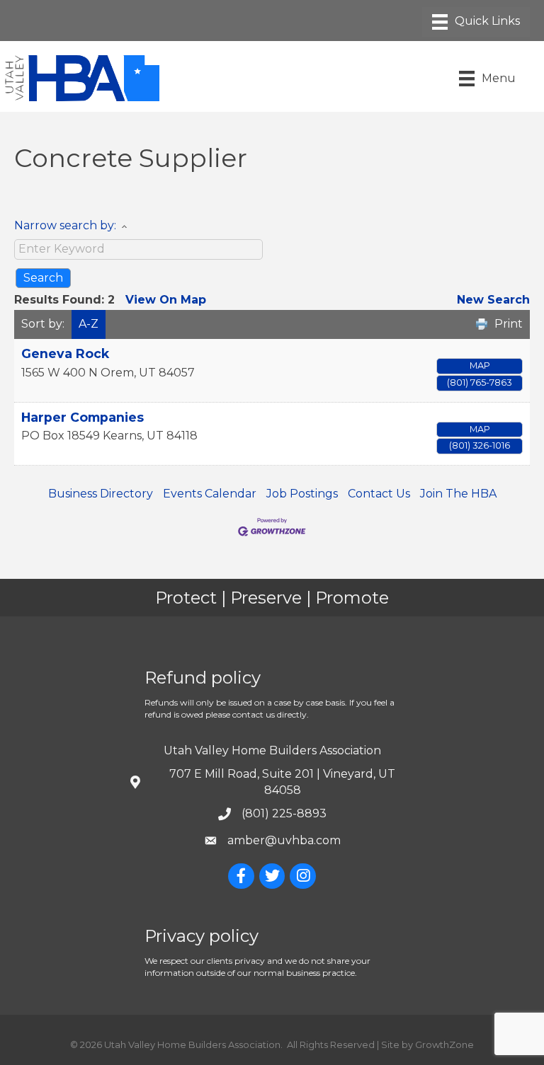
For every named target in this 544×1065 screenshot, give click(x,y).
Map (480, 365)
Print (508, 323)
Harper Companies (82, 417)
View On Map (165, 299)
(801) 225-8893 (284, 813)
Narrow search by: (65, 225)
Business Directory (100, 493)
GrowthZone (444, 1044)
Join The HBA (458, 493)
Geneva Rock (65, 353)
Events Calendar (209, 493)
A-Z (88, 323)
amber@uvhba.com (284, 840)
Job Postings (302, 493)
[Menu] (476, 22)
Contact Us (379, 493)
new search (493, 299)
